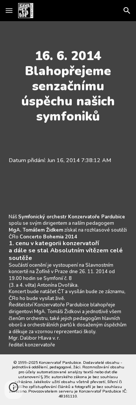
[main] (68, 86)
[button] (9, 10)
